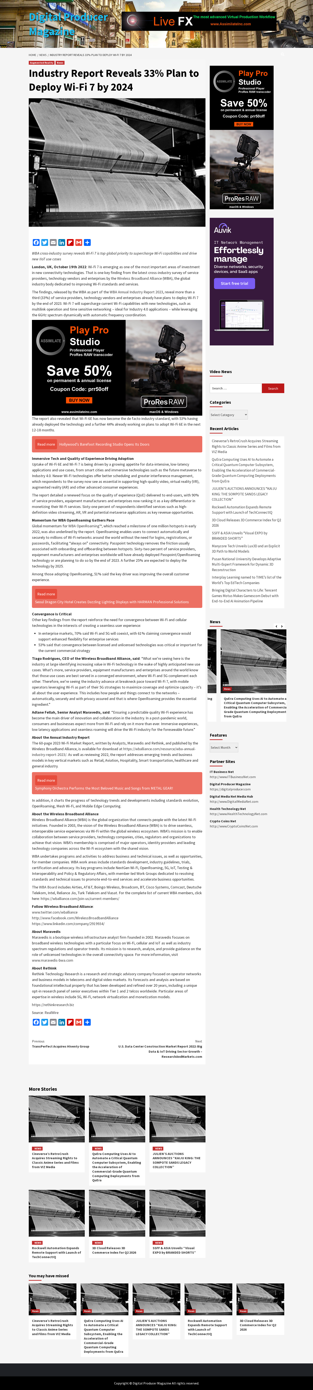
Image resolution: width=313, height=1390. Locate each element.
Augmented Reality (41, 62)
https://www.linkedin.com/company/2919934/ (68, 923)
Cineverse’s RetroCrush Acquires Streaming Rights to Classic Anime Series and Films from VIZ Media (55, 1160)
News (60, 62)
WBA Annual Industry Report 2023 (136, 291)
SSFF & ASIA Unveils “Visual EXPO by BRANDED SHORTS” (174, 1250)
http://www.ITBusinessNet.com (233, 777)
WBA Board (48, 887)
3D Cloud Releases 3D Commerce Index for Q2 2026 (114, 1250)
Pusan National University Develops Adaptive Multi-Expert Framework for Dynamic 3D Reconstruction (246, 564)
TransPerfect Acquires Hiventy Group (60, 1043)
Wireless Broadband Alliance (139, 278)
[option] (247, 677)
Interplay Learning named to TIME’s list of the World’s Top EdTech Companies (246, 580)
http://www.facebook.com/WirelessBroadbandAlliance (75, 917)
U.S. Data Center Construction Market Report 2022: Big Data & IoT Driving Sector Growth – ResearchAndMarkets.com (160, 1049)
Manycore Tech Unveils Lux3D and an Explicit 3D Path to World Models (246, 549)
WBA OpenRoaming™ (85, 525)
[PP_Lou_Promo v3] (117, 367)
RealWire (52, 1012)
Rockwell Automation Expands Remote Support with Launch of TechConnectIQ (56, 1252)
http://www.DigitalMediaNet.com (234, 801)
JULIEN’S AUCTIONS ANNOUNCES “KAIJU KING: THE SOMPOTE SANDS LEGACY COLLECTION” (177, 1160)
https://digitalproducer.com (230, 789)
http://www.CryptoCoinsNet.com (234, 826)
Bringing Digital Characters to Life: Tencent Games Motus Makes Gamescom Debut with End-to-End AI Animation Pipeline (245, 595)
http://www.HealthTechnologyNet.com (238, 814)
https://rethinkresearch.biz (53, 1004)
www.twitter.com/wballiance (55, 912)
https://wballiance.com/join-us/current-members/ (80, 898)
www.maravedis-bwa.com (52, 960)
